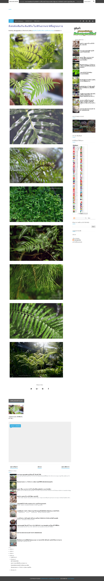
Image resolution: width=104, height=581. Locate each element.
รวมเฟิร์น (46, 30)
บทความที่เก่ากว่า (65, 466)
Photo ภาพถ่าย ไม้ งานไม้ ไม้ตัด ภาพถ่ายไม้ (27, 496)
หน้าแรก (40, 466)
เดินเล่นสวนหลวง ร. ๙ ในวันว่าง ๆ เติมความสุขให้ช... (21, 567)
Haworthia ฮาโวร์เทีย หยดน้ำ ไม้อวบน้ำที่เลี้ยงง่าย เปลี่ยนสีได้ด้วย (87, 88)
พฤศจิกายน (13, 557)
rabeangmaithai (77, 240)
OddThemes (71, 578)
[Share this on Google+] (37, 389)
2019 (11, 553)
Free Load (36, 21)
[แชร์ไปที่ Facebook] (48, 389)
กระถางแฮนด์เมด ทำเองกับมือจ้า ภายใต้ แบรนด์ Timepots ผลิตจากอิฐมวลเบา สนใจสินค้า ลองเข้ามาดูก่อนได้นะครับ (32, 1)
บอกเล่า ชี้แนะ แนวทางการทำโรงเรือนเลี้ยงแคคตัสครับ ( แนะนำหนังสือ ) (34, 489)
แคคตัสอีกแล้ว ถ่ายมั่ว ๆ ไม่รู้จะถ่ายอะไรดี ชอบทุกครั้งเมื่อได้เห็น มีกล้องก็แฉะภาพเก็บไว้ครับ (38, 511)
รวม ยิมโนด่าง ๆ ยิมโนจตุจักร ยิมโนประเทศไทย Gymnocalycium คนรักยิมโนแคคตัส (37, 518)
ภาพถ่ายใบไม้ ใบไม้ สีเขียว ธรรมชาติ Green (86, 73)
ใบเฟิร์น (39, 30)
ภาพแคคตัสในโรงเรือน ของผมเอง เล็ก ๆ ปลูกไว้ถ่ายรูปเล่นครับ (31, 503)
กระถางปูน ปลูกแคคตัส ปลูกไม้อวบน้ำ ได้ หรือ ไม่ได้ (29, 474)
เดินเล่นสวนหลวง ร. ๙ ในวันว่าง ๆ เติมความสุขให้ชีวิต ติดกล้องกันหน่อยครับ (35, 481)
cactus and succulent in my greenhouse (29, 532)
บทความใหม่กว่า (14, 466)
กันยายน (13, 559)
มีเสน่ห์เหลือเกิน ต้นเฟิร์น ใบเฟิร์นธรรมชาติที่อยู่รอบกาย (87, 80)
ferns (52, 30)
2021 (11, 549)
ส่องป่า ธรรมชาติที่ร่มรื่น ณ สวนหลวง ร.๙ (19, 563)
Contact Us (28, 21)
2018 (11, 555)
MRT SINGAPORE (15, 561)
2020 (11, 551)
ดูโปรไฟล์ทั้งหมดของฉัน (77, 242)
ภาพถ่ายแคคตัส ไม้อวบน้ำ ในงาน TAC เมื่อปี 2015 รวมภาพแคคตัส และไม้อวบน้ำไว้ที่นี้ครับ (38, 525)
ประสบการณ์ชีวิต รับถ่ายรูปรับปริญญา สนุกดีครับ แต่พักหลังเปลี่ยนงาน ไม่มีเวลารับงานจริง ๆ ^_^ (87, 102)
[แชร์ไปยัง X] (31, 389)
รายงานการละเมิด (77, 230)
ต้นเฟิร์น (35, 30)
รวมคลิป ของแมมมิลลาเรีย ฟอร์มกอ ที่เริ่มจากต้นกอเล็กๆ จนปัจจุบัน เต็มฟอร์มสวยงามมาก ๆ (87, 95)
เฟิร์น (42, 30)
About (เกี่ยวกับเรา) (19, 21)
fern (50, 30)
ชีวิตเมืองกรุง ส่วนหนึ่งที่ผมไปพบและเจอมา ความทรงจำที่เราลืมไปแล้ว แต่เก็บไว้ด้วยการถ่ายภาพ (39, 540)
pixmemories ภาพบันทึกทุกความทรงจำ (19, 7)
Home (11, 21)
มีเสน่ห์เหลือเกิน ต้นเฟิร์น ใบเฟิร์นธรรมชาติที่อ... (20, 565)
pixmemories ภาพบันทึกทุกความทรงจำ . (50, 578)
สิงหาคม (13, 570)
